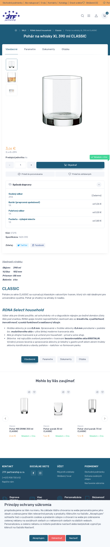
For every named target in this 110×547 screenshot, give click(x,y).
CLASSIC (10, 288)
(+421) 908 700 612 (11, 477)
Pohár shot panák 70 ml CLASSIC (89, 430)
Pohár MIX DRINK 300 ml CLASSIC (21, 430)
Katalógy (63, 3)
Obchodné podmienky (13, 3)
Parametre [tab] (30, 49)
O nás (43, 3)
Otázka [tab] (65, 49)
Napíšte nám (8, 482)
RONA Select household (23, 310)
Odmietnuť (57, 538)
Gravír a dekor (76, 3)
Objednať (72, 165)
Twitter (23, 245)
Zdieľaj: (9, 245)
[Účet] (96, 15)
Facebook (39, 245)
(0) (92, 3)
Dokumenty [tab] (48, 49)
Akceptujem (38, 538)
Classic (12, 426)
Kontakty (52, 3)
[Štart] (16, 30)
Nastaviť (73, 538)
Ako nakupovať (32, 3)
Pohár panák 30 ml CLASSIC (52, 430)
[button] (55, 184)
